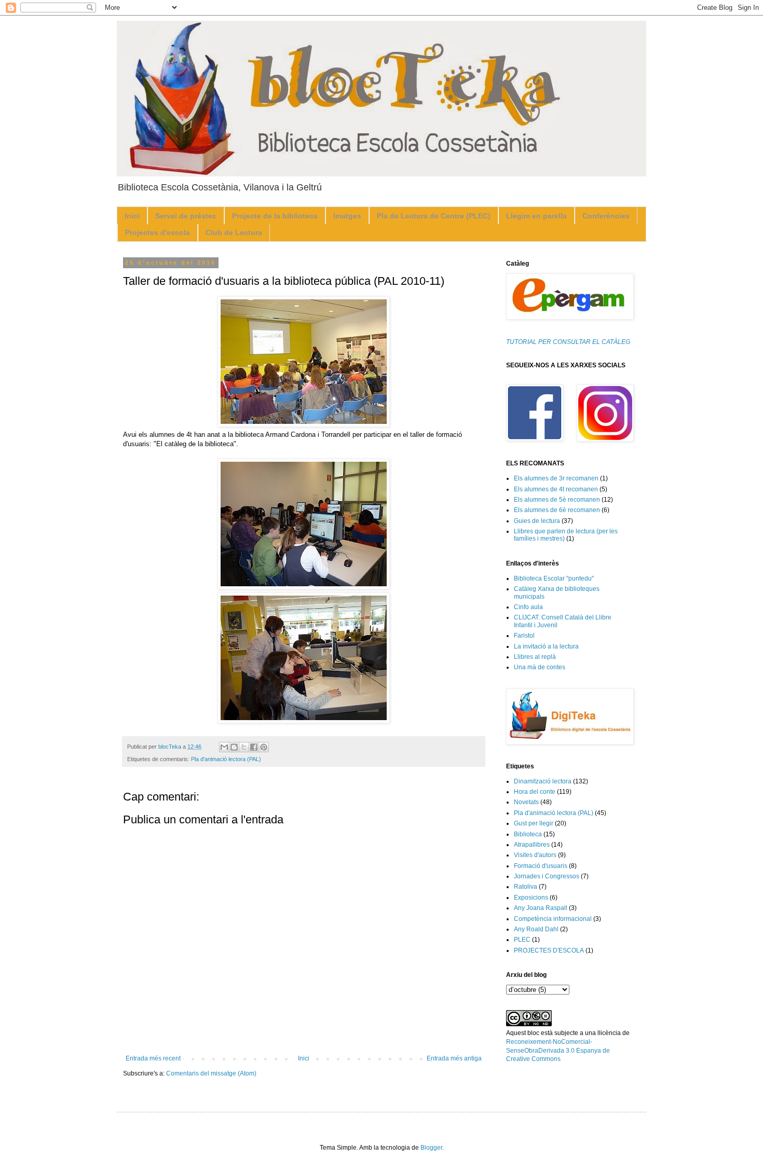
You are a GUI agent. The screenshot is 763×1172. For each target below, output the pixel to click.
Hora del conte (534, 791)
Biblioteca (528, 834)
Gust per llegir (533, 823)
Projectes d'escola (157, 232)
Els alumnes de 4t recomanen (556, 489)
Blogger (431, 1147)
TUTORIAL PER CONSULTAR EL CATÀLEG (568, 342)
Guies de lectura (537, 521)
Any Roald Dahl (536, 929)
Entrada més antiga (454, 1058)
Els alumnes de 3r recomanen (556, 478)
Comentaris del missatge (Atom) (211, 1073)
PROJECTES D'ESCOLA (549, 950)
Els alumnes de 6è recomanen (557, 510)
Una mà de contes (539, 667)
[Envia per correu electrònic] (224, 747)
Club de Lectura (234, 232)
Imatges (347, 216)
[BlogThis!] (234, 747)
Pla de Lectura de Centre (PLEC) (434, 216)
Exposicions (531, 897)
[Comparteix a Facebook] (254, 747)
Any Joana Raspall (540, 908)
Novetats (526, 802)
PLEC (522, 939)
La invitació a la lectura (546, 646)
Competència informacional (553, 918)
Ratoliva (525, 886)
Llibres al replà (535, 656)
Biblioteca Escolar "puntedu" (554, 578)
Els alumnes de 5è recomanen (557, 499)
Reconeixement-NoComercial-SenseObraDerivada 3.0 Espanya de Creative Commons (558, 1050)
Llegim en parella (536, 216)
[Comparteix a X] (244, 747)
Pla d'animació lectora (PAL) (226, 759)
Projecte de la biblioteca (275, 216)
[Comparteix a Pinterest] (263, 747)
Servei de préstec (185, 216)
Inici (132, 216)
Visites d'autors (535, 855)
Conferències (606, 216)
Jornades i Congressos (546, 876)
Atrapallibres (532, 844)
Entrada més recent (153, 1058)
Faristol (524, 635)
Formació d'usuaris (540, 866)
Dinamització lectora (542, 781)
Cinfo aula (528, 607)
